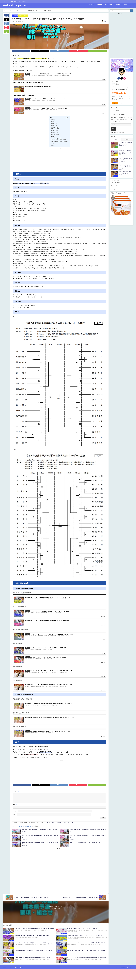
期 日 (55, 123)
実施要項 (53, 119)
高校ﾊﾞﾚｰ (26, 15)
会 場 (55, 125)
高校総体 (21, 15)
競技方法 (55, 132)
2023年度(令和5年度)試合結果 (60, 141)
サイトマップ (21, 967)
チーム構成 (56, 128)
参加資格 (55, 127)
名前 (15, 804)
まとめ (52, 143)
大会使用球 (56, 134)
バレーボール (15, 15)
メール (15, 811)
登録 (113, 128)
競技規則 (55, 130)
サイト (14, 814)
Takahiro (105, 21)
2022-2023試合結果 (56, 138)
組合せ (55, 136)
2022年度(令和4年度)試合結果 (60, 139)
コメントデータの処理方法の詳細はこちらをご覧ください (59, 822)
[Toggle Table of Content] (66, 118)
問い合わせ (15, 967)
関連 (54, 145)
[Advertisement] (59, 160)
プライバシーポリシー (7, 967)
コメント (16, 791)
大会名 (55, 121)
